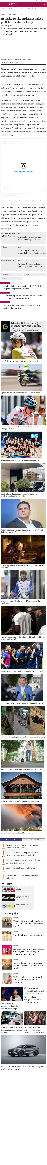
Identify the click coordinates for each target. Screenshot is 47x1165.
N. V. (6, 25)
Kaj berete (11, 840)
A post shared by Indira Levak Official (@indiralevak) (23, 201)
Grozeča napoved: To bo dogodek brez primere (22, 876)
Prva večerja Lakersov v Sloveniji (20, 868)
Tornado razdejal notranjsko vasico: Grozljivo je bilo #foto (22, 846)
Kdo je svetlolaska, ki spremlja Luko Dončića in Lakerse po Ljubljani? (22, 854)
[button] (1, 4)
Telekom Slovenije (41, 1)
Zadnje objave (34, 840)
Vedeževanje (14, 9)
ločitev (4, 278)
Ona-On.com (36, 9)
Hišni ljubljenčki (25, 9)
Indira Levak (5, 274)
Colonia (27, 274)
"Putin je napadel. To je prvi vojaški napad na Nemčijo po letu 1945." (24, 861)
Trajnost (5, 9)
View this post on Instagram (23, 172)
